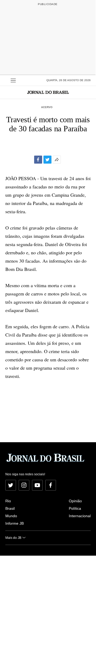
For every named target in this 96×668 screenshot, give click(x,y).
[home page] (48, 92)
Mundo (11, 516)
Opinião (75, 501)
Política (75, 508)
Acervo (47, 107)
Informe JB (14, 523)
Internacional (80, 516)
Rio (8, 501)
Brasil (10, 508)
